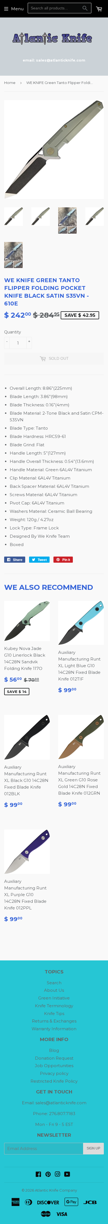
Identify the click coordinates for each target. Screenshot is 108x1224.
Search (54, 982)
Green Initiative (54, 998)
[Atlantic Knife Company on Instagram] (57, 1174)
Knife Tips (54, 1013)
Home (10, 82)
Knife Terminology (54, 1005)
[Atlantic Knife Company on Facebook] (38, 1174)
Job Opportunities (54, 1065)
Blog (54, 1050)
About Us (54, 990)
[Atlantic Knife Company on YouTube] (67, 1174)
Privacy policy (54, 1073)
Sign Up (93, 1148)
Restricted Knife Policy (54, 1081)
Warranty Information (54, 1028)
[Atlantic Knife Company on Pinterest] (48, 1174)
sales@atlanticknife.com (60, 1102)
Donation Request (54, 1058)
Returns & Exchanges (54, 1021)
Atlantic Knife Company (56, 1190)
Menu (17, 8)
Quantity (12, 332)
